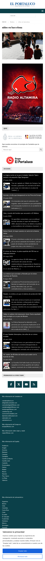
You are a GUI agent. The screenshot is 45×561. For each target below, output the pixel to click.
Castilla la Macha (7, 458)
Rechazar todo (22, 556)
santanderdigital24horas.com (10, 405)
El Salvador (5, 517)
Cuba (3, 512)
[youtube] (26, 384)
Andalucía (5, 445)
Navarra (4, 474)
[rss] (34, 384)
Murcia (4, 471)
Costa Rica (5, 510)
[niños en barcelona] (22, 58)
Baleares (4, 452)
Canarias (4, 454)
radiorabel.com (6, 418)
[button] (42, 10)
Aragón (4, 448)
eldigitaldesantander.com (9, 403)
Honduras (5, 521)
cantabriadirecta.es (8, 401)
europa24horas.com (8, 426)
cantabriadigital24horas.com (10, 407)
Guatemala (5, 519)
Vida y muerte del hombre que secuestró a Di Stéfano (21, 213)
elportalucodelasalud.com (9, 416)
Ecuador (4, 514)
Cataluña (4, 463)
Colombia (5, 508)
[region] (22, 545)
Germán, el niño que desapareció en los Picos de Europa (22, 195)
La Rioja (4, 478)
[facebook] (11, 384)
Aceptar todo (22, 551)
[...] (17, 190)
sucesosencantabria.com (9, 413)
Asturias (4, 450)
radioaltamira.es (7, 420)
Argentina (5, 501)
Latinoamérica (18, 497)
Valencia (4, 480)
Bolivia (4, 504)
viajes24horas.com (8, 433)
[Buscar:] (22, 15)
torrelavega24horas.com (9, 409)
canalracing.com (7, 411)
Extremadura (6, 465)
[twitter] (18, 384)
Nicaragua (5, 525)
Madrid (4, 469)
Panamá (4, 527)
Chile (3, 506)
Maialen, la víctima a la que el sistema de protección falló (22, 294)
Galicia (4, 467)
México (4, 523)
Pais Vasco (5, 476)
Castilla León (6, 461)
